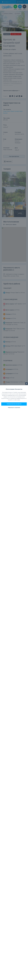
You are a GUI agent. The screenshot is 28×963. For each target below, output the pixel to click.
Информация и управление (14, 407)
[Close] (26, 383)
